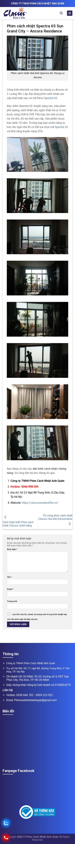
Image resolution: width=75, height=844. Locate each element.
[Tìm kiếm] (61, 13)
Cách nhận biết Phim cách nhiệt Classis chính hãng (18, 524)
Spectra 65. (51, 98)
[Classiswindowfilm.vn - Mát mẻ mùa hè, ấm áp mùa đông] (22, 13)
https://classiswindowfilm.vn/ (40, 502)
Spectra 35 (61, 127)
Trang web (12, 601)
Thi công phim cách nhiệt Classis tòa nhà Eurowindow (55, 517)
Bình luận (12, 549)
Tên (9, 577)
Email (10, 589)
